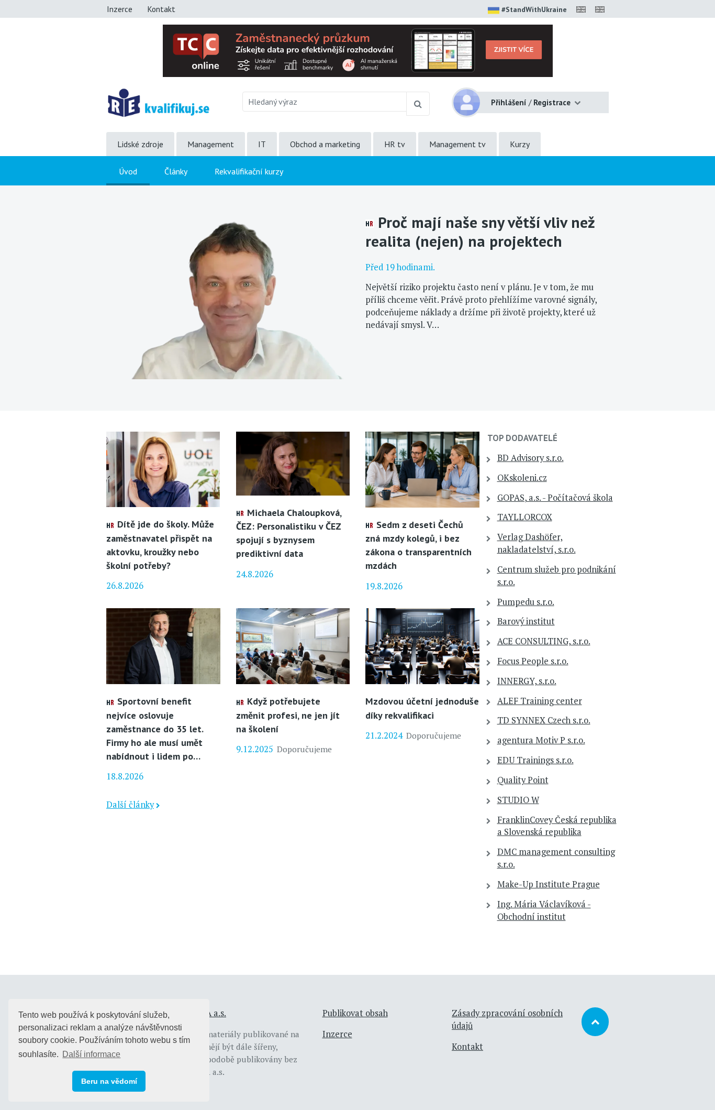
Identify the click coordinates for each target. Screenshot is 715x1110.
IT (262, 144)
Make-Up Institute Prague (548, 884)
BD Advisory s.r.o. (530, 458)
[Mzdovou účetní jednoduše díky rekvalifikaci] (422, 645)
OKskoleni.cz (522, 477)
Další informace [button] (91, 1054)
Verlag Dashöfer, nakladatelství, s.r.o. (536, 543)
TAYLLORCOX (524, 517)
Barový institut (526, 621)
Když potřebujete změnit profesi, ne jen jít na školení (288, 714)
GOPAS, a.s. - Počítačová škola (555, 497)
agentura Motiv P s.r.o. (541, 740)
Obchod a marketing (325, 144)
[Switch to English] (583, 9)
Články (175, 171)
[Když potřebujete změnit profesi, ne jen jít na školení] (293, 645)
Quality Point (523, 780)
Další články (130, 804)
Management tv (457, 144)
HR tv (394, 144)
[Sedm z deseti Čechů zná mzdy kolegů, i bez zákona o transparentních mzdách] (422, 468)
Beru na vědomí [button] (109, 1081)
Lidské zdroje (140, 144)
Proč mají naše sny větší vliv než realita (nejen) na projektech (480, 231)
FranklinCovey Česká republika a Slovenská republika (557, 826)
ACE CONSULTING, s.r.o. (543, 641)
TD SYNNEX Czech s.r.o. (543, 720)
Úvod (128, 171)
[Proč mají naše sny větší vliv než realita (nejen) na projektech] (228, 297)
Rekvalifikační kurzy (249, 171)
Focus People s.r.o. (532, 661)
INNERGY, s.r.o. (526, 681)
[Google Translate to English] (602, 9)
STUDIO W (518, 800)
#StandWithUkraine (534, 9)
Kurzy (520, 144)
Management (210, 144)
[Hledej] (418, 104)
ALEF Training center (539, 701)
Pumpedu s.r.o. (525, 602)
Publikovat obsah (355, 1013)
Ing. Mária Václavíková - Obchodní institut (544, 910)
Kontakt (161, 9)
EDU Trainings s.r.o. (535, 760)
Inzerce (119, 9)
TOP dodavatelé (522, 438)
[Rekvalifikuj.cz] (158, 101)
